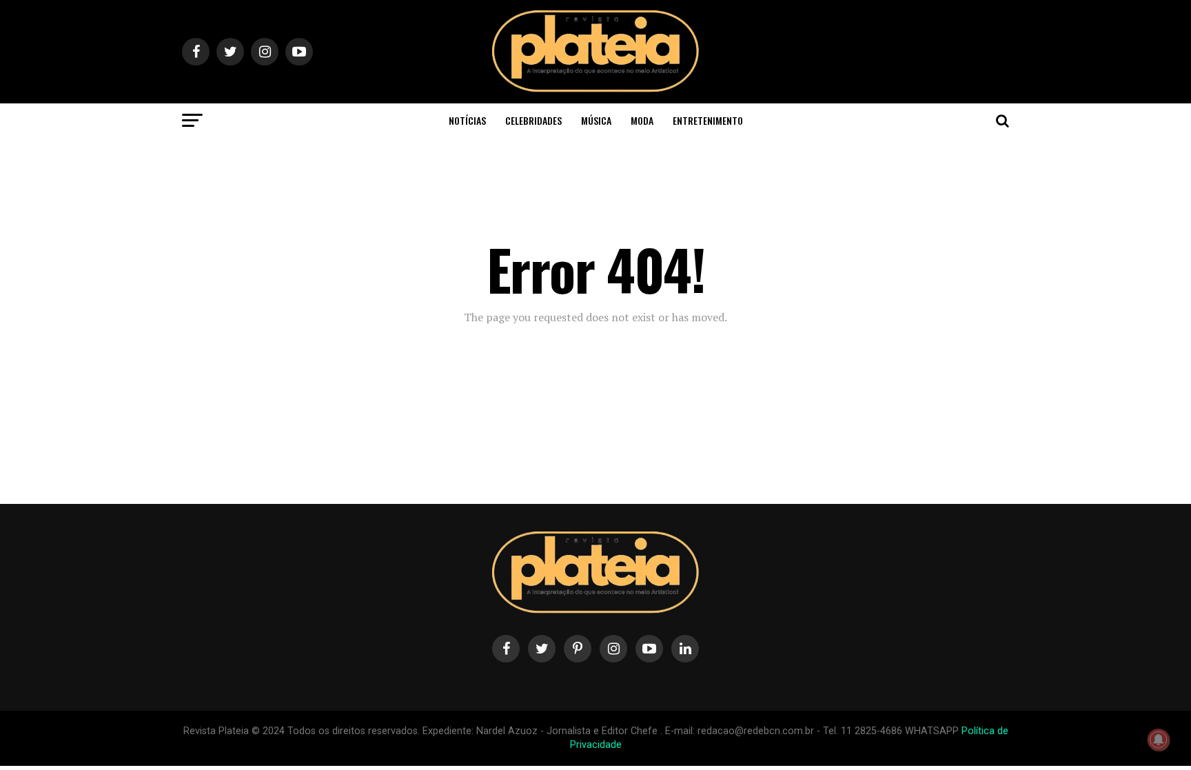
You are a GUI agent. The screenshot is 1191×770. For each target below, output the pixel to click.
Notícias (467, 120)
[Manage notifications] (1159, 740)
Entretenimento (708, 120)
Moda (642, 120)
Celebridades (533, 120)
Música (596, 120)
